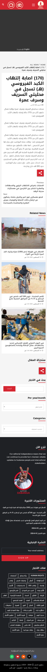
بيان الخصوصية (28, 651)
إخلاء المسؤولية (16, 651)
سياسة (31, 615)
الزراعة (42, 595)
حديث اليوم (40, 615)
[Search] (3, 4)
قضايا (21, 620)
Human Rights (37, 575)
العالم (5, 595)
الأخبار (11, 585)
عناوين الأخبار (9, 615)
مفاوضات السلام (15, 625)
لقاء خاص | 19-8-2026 (39, 528)
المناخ (31, 605)
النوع (24, 605)
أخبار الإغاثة (40, 580)
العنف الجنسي (17, 600)
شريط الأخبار (21, 615)
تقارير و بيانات (27, 610)
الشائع (34, 595)
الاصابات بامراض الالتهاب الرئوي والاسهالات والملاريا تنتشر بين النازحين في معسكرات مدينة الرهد (24, 187)
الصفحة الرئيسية (15, 595)
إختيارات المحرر (21, 580)
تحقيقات (8, 605)
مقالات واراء (40, 630)
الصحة (27, 595)
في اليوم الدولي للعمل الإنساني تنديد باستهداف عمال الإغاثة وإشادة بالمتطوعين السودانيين (24, 345)
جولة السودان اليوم (13, 610)
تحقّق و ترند (40, 610)
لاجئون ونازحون (39, 625)
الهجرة (17, 605)
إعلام (11, 580)
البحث (9, 388)
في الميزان (30, 620)
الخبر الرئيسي (14, 590)
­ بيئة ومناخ (23, 575)
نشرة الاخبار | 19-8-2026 (38, 533)
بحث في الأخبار (37, 380)
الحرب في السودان (28, 590)
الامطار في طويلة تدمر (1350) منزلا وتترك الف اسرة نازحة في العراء (23, 253)
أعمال (31, 580)
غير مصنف (40, 620)
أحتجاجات (13, 575)
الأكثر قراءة (40, 590)
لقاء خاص (27, 625)
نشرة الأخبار (16, 630)
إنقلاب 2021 (32, 585)
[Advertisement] (23, 23)
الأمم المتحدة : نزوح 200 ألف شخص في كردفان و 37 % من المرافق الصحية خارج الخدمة (26, 299)
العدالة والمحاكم (38, 600)
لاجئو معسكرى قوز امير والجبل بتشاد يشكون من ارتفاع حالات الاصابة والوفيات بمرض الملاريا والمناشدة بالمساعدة (23, 198)
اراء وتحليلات (21, 585)
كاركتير (14, 620)
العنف (28, 600)
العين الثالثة (40, 605)
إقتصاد (42, 585)
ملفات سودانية (28, 630)
